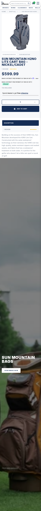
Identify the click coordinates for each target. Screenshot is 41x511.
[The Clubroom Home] (4, 3)
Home (4, 11)
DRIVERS (5, 8)
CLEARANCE (22, 8)
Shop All (12, 11)
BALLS (37, 8)
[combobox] (19, 3)
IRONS (13, 8)
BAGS (31, 8)
